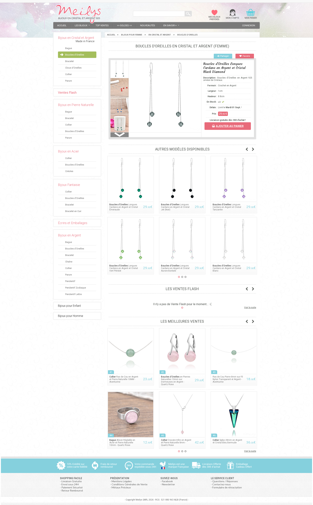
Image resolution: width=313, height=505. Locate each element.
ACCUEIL (111, 35)
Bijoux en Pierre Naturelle (76, 105)
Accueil (61, 25)
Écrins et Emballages (72, 223)
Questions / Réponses (225, 481)
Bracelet (69, 61)
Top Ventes (102, 25)
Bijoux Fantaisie (69, 185)
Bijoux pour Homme (70, 316)
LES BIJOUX (81, 25)
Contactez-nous (221, 484)
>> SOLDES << (124, 25)
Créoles (69, 171)
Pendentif (70, 281)
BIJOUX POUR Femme (131, 35)
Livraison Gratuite (71, 481)
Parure (68, 80)
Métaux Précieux (121, 487)
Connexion (248, 25)
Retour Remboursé (72, 490)
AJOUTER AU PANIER (230, 126)
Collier (68, 74)
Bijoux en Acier (68, 151)
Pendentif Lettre (73, 294)
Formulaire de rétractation (227, 487)
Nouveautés (147, 25)
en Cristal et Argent (160, 35)
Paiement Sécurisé (72, 487)
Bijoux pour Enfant (69, 305)
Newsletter (168, 484)
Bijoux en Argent (69, 235)
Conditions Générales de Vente (129, 484)
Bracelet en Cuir (73, 211)
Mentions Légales (122, 481)
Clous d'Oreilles (73, 67)
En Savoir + (170, 25)
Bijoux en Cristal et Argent (76, 38)
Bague (68, 48)
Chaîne (68, 261)
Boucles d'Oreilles (74, 54)
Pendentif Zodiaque (75, 287)
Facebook (167, 481)
